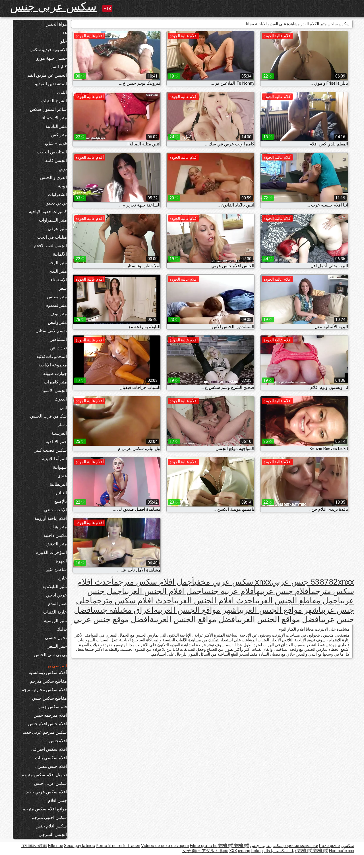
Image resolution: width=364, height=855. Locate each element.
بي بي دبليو (57, 203)
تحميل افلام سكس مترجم (44, 774)
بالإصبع (60, 501)
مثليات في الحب (52, 237)
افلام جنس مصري (51, 766)
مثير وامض (57, 322)
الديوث (61, 399)
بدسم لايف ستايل (51, 330)
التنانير (61, 492)
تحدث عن (58, 348)
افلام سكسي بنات (51, 757)
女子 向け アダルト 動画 (205, 850)
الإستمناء (59, 279)
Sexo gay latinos (79, 845)
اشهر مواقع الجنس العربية (196, 610)
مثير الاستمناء (54, 117)
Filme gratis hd (204, 845)
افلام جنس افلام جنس (47, 723)
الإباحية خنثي (55, 509)
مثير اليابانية (56, 126)
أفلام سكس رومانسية (48, 672)
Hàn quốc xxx (341, 850)
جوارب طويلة (55, 373)
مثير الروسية (55, 620)
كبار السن (58, 66)
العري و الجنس (53, 177)
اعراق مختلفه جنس (123, 610)
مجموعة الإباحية (52, 365)
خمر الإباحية (56, 441)
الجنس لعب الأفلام (50, 245)
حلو (64, 41)
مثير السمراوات (53, 220)
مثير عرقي (57, 228)
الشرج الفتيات (54, 100)
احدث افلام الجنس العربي (214, 600)
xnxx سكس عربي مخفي (233, 582)
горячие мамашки (301, 845)
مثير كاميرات (55, 382)
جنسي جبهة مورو (51, 58)
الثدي (62, 92)
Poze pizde (329, 845)
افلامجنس (58, 740)
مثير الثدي (58, 271)
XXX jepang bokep (246, 850)
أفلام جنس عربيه (283, 591)
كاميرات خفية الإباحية (48, 211)
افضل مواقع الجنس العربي (279, 619)
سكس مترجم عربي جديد (45, 732)
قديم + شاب (56, 143)
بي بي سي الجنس (50, 654)
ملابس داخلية (55, 535)
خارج (62, 578)
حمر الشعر (57, 646)
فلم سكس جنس (52, 706)
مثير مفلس (57, 296)
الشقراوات (57, 194)
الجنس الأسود (54, 390)
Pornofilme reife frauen (118, 845)
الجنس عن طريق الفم (47, 75)
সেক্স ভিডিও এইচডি (34, 845)
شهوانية (60, 467)
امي (63, 407)
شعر (63, 288)
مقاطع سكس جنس (49, 698)
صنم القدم (57, 603)
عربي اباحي (56, 595)
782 (331, 582)
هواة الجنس (56, 24)
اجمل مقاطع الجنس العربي (297, 600)
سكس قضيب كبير (51, 450)
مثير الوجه (58, 262)
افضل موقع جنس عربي (111, 619)
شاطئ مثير (56, 569)
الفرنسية (59, 433)
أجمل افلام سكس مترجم (154, 582)
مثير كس (59, 134)
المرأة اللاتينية (54, 458)
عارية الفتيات (55, 612)
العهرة (61, 561)
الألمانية (60, 254)
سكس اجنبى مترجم (49, 817)
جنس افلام (57, 800)
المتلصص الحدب (52, 152)
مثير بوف (58, 313)
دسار (62, 424)
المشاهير (59, 339)
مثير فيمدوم (56, 305)
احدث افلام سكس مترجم (133, 600)
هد (64, 32)
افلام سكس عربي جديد (46, 791)
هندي (62, 475)
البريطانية (58, 484)
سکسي (347, 845)
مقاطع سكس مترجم (48, 681)
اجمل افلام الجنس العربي (164, 591)
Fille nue (55, 845)
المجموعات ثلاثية (51, 356)
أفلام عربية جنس (230, 591)
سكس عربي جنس (53, 6)
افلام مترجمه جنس (50, 715)
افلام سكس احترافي (49, 749)
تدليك (62, 629)
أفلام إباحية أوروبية (50, 518)
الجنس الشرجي (53, 834)
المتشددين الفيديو (51, 83)
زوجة (62, 186)
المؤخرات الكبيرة (51, 552)
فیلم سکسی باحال (280, 850)
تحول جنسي (56, 637)
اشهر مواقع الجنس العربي (280, 610)
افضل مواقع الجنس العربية (193, 619)
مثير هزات (58, 526)
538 (317, 582)
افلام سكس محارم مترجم (44, 689)
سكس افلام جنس (51, 826)
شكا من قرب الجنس (48, 416)
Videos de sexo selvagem (165, 845)
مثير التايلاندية (54, 586)
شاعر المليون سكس (48, 109)
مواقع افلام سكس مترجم (44, 809)
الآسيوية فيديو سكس (48, 49)
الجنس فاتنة (56, 160)
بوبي (63, 169)
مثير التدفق (56, 544)
